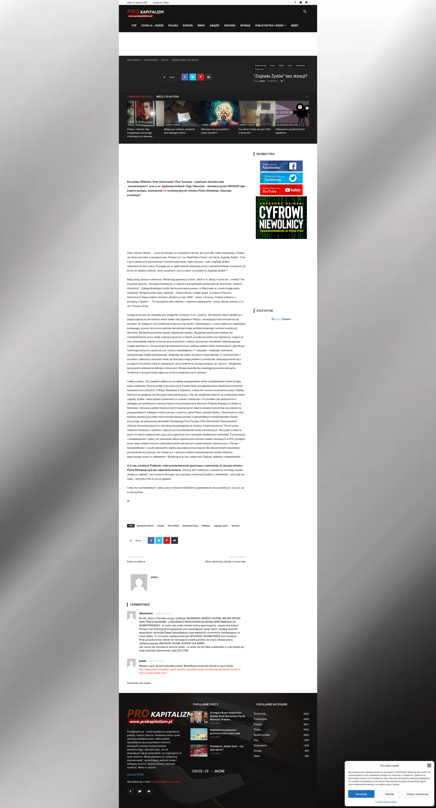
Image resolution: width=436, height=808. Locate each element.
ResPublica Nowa (190, 525)
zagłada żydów (221, 525)
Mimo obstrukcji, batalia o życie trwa (225, 561)
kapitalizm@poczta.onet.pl (165, 781)
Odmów (389, 794)
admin (262, 81)
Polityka (281, 65)
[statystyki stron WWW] (276, 319)
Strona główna (134, 59)
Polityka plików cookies (386, 801)
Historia (230, 25)
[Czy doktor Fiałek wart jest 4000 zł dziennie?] (255, 113)
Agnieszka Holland (145, 525)
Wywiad (245, 25)
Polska (173, 25)
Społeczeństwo (151, 59)
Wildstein (206, 525)
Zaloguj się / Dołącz (161, 2)
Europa (188, 25)
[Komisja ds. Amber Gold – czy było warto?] (198, 751)
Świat (201, 25)
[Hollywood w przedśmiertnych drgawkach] (292, 113)
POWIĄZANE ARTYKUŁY (140, 96)
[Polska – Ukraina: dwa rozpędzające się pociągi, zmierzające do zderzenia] (143, 113)
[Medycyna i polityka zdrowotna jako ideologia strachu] (181, 113)
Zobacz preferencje (417, 794)
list (165, 190)
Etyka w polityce (136, 561)
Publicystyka (300, 65)
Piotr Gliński (173, 525)
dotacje (160, 525)
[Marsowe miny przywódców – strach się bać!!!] (218, 113)
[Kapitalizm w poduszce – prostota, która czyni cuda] (198, 734)
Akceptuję (361, 794)
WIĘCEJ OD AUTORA (167, 96)
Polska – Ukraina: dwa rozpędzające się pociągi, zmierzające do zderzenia (139, 132)
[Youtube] (306, 2)
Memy (294, 25)
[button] (429, 765)
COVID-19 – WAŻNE (152, 25)
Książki (214, 25)
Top (133, 25)
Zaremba (235, 525)
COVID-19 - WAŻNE (173, 125)
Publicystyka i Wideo (269, 25)
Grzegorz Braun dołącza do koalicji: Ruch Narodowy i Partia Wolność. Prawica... (227, 716)
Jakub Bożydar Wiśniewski (287, 125)
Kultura (164, 59)
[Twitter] (300, 2)
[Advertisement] (218, 44)
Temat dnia (259, 69)
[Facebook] (295, 2)
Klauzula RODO (135, 774)
